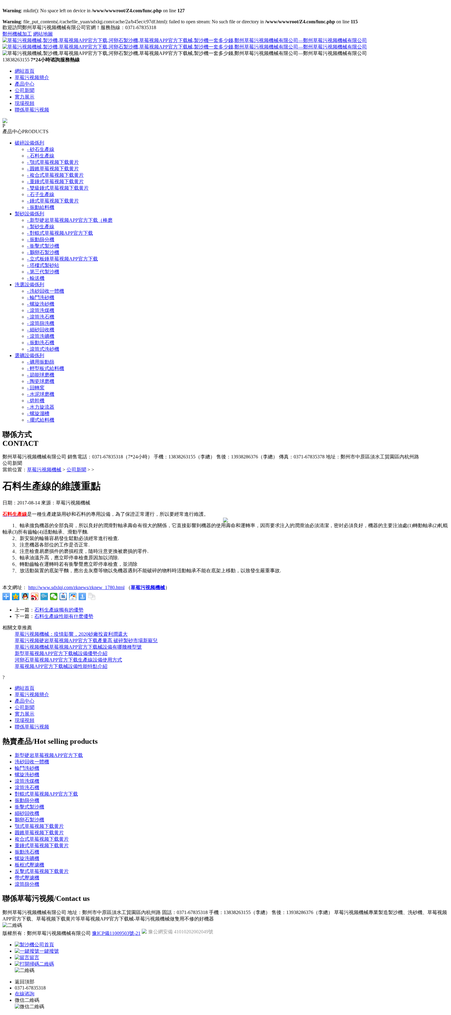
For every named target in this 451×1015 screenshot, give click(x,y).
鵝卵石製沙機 (29, 819)
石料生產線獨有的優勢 (58, 609)
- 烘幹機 (35, 400)
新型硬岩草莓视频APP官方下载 (49, 755)
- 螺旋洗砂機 (40, 304)
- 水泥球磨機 (40, 394)
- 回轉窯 (35, 387)
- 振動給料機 (40, 207)
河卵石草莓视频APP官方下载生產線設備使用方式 (68, 659)
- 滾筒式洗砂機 (43, 349)
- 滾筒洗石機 (40, 316)
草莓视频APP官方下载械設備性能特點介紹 (61, 666)
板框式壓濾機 (29, 864)
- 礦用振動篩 (40, 362)
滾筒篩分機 (27, 884)
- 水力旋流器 (40, 407)
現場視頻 (24, 103)
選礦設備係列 (29, 355)
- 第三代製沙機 (43, 271)
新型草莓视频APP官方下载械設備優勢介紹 (61, 653)
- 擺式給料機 (40, 420)
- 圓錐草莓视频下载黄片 (53, 168)
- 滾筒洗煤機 (40, 310)
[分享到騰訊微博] (44, 596)
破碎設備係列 (29, 142)
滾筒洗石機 (27, 787)
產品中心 (24, 84)
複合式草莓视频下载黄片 (42, 839)
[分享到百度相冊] (73, 596)
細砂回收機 (27, 813)
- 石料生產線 (40, 155)
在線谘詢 (24, 993)
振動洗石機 (27, 852)
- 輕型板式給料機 (45, 368)
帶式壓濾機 (27, 877)
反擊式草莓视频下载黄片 (42, 871)
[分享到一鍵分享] (82, 596)
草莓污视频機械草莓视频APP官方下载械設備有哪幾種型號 (78, 647)
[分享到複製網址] (92, 596)
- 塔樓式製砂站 (43, 265)
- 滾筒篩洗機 (40, 323)
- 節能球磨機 (40, 374)
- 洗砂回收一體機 (45, 291)
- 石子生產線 (40, 194)
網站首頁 (24, 71)
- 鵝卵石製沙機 (43, 252)
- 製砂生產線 (40, 226)
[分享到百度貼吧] (63, 596)
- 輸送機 (35, 278)
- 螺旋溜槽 (38, 413)
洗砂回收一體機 (32, 761)
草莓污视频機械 (44, 469)
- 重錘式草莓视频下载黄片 (55, 181)
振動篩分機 (27, 800)
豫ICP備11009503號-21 (116, 933)
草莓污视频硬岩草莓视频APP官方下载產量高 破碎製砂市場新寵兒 (86, 640)
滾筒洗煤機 (27, 781)
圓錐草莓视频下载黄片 (39, 832)
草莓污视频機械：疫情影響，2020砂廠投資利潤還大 (71, 634)
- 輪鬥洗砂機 (40, 297)
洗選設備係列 (29, 284)
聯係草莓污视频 (32, 109)
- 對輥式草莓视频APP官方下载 (60, 233)
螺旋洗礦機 (27, 858)
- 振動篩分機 (40, 239)
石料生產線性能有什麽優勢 (63, 616)
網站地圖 (43, 34)
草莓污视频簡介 (32, 77)
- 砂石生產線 (40, 149)
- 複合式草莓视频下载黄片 (55, 175)
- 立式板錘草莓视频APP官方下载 (62, 258)
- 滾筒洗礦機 (40, 336)
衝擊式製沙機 (29, 806)
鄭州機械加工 (17, 34)
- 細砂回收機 (40, 329)
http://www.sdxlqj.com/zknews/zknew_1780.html (76, 587)
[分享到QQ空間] (16, 596)
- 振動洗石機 (40, 342)
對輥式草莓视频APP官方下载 (46, 794)
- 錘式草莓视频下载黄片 (53, 200)
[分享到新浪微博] (35, 596)
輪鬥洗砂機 (27, 768)
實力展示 (24, 96)
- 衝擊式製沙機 (43, 246)
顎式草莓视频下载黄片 (39, 826)
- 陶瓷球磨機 (40, 381)
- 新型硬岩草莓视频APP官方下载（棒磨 (70, 220)
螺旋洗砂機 (27, 774)
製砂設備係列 (29, 213)
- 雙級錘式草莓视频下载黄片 (58, 188)
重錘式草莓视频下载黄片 (42, 845)
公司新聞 (24, 90)
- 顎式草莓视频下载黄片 (53, 162)
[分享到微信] (54, 596)
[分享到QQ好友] (25, 596)
